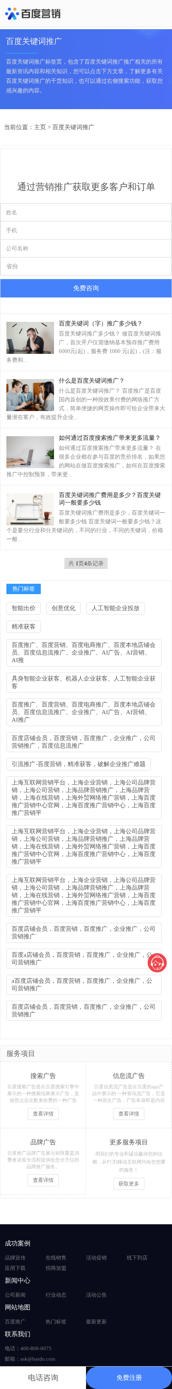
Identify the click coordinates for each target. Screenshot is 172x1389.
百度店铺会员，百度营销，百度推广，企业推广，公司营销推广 (84, 933)
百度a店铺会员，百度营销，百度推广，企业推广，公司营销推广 (82, 959)
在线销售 (56, 1258)
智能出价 (24, 608)
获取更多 (128, 1184)
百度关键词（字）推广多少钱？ (101, 323)
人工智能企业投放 (116, 608)
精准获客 (24, 626)
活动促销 (96, 1258)
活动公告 (96, 1295)
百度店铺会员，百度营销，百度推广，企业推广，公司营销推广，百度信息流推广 (84, 742)
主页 (40, 127)
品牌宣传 (15, 1258)
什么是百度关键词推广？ (92, 380)
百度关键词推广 (73, 127)
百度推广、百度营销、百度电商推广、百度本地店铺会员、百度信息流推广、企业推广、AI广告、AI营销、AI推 (84, 652)
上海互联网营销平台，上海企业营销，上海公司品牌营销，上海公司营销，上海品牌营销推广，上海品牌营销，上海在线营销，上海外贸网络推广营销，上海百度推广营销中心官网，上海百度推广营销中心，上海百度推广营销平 (84, 797)
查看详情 (43, 1114)
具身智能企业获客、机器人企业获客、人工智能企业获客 (84, 682)
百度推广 (15, 1322)
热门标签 (56, 1322)
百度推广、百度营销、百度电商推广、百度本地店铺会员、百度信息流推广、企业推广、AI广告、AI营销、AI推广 (84, 712)
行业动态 (56, 1295)
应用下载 (15, 1268)
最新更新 (96, 1322)
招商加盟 (56, 1268)
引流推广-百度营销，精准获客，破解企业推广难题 (79, 764)
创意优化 (64, 608)
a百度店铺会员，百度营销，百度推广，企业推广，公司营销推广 (82, 985)
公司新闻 (15, 1295)
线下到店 (137, 1258)
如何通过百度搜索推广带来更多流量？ (110, 438)
